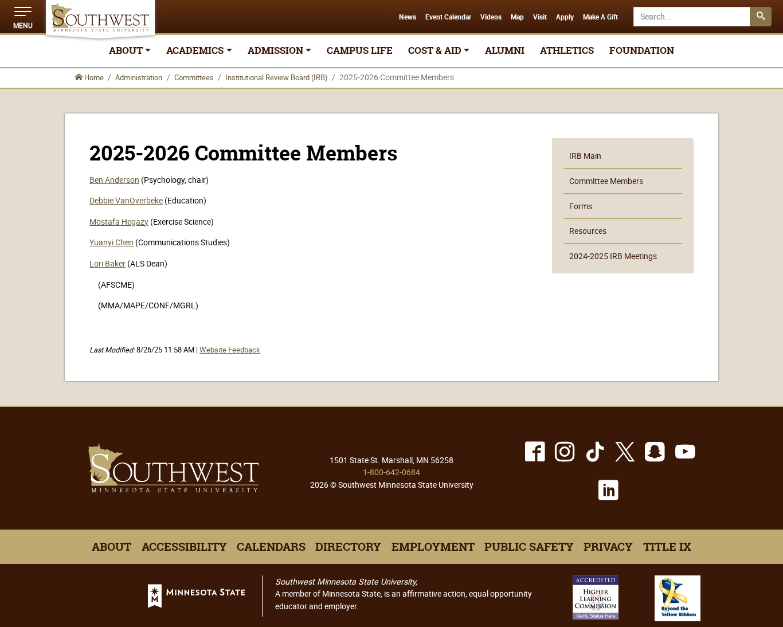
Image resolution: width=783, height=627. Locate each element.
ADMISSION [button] (275, 50)
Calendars (271, 547)
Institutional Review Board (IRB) (276, 77)
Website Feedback (229, 350)
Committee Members (606, 180)
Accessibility (184, 547)
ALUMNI (504, 50)
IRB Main (585, 155)
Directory (348, 547)
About (111, 547)
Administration (138, 77)
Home (93, 77)
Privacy (608, 547)
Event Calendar (448, 17)
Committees (194, 77)
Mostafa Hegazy (118, 221)
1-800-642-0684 (391, 472)
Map (517, 17)
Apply (565, 17)
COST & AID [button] (434, 50)
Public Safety (529, 547)
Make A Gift (600, 17)
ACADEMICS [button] (195, 50)
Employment (433, 547)
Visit (540, 17)
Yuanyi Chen (111, 242)
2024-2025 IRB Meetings (613, 255)
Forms (580, 206)
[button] (23, 16)
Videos (491, 17)
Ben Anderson (114, 179)
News (407, 17)
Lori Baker (107, 263)
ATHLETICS (567, 50)
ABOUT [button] (126, 50)
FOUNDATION (641, 50)
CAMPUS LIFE (360, 50)
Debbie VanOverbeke (126, 200)
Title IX (667, 547)
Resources (587, 230)
